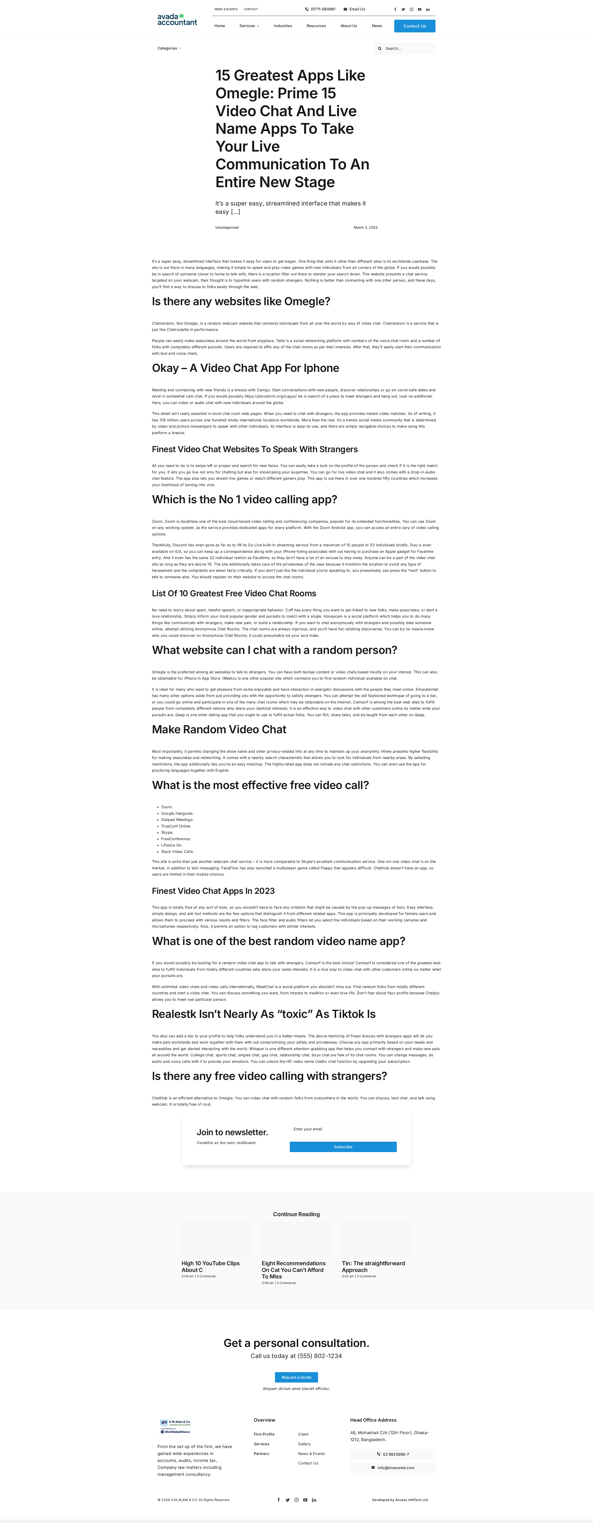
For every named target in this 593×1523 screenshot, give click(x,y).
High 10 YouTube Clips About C (211, 1266)
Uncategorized (227, 227)
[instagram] (411, 9)
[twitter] (403, 9)
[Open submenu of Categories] (180, 48)
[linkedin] (428, 9)
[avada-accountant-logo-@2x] (177, 15)
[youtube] (419, 9)
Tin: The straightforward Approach (373, 1266)
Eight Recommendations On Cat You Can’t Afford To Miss (293, 1270)
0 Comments (206, 1276)
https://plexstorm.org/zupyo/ (271, 396)
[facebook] (395, 9)
